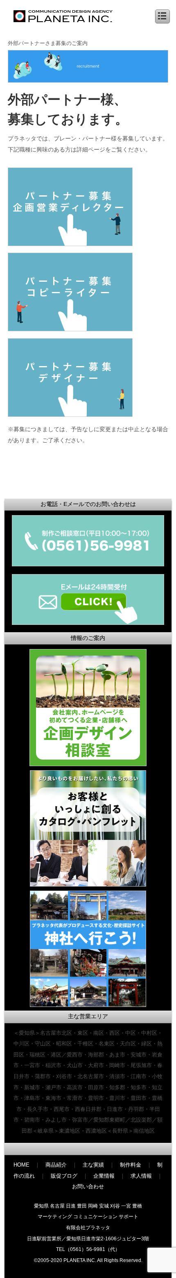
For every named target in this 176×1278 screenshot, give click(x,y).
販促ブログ (64, 1176)
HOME (21, 1165)
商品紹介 (56, 1165)
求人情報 (141, 1176)
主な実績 (93, 1165)
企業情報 (104, 1176)
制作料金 (130, 1165)
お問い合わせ (88, 1186)
